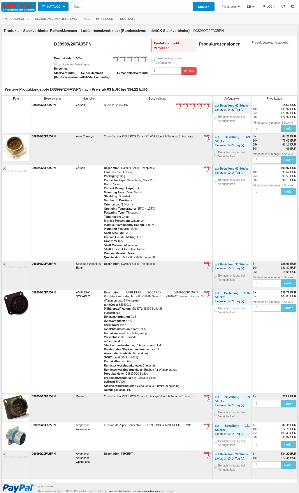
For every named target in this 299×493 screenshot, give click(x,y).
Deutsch (81, 396)
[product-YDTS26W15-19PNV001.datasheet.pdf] (116, 59)
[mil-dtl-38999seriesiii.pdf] (207, 138)
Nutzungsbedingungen (148, 491)
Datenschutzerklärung (119, 491)
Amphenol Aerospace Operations (83, 457)
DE (249, 6)
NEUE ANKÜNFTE (17, 19)
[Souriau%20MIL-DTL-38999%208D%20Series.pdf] (137, 59)
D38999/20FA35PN (44, 105)
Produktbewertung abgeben (271, 42)
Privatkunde (229, 6)
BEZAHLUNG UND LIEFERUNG (56, 19)
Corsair (80, 105)
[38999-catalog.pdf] (130, 59)
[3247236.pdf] (207, 294)
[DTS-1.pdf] (123, 59)
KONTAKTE (127, 19)
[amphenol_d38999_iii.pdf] (207, 426)
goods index (45, 486)
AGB (86, 19)
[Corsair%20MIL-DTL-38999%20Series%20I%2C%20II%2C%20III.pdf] (144, 59)
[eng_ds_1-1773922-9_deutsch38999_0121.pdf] (207, 398)
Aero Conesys (85, 136)
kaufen (189, 71)
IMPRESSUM (105, 19)
